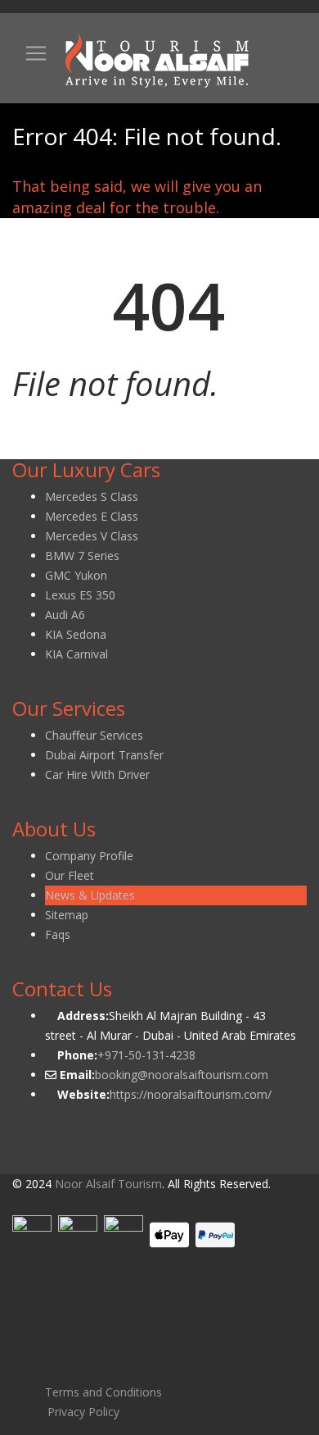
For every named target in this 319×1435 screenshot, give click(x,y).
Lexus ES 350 (80, 595)
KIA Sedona (75, 634)
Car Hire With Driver (97, 774)
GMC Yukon (76, 575)
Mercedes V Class (91, 536)
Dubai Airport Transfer (104, 755)
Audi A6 (65, 614)
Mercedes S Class (91, 496)
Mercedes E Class (91, 516)
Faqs (57, 934)
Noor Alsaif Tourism (108, 1183)
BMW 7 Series (82, 555)
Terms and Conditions (103, 1392)
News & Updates (90, 895)
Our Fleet (69, 875)
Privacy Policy (83, 1411)
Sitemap (66, 914)
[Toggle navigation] (36, 53)
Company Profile (89, 855)
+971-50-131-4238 (146, 1055)
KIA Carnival (76, 654)
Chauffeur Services (94, 735)
